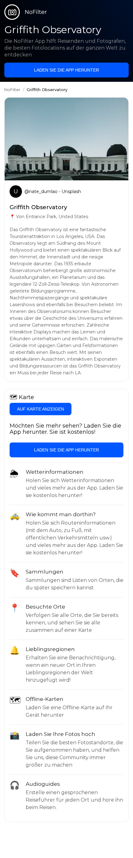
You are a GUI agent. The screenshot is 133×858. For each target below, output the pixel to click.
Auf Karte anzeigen (40, 409)
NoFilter (12, 89)
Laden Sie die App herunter (66, 70)
